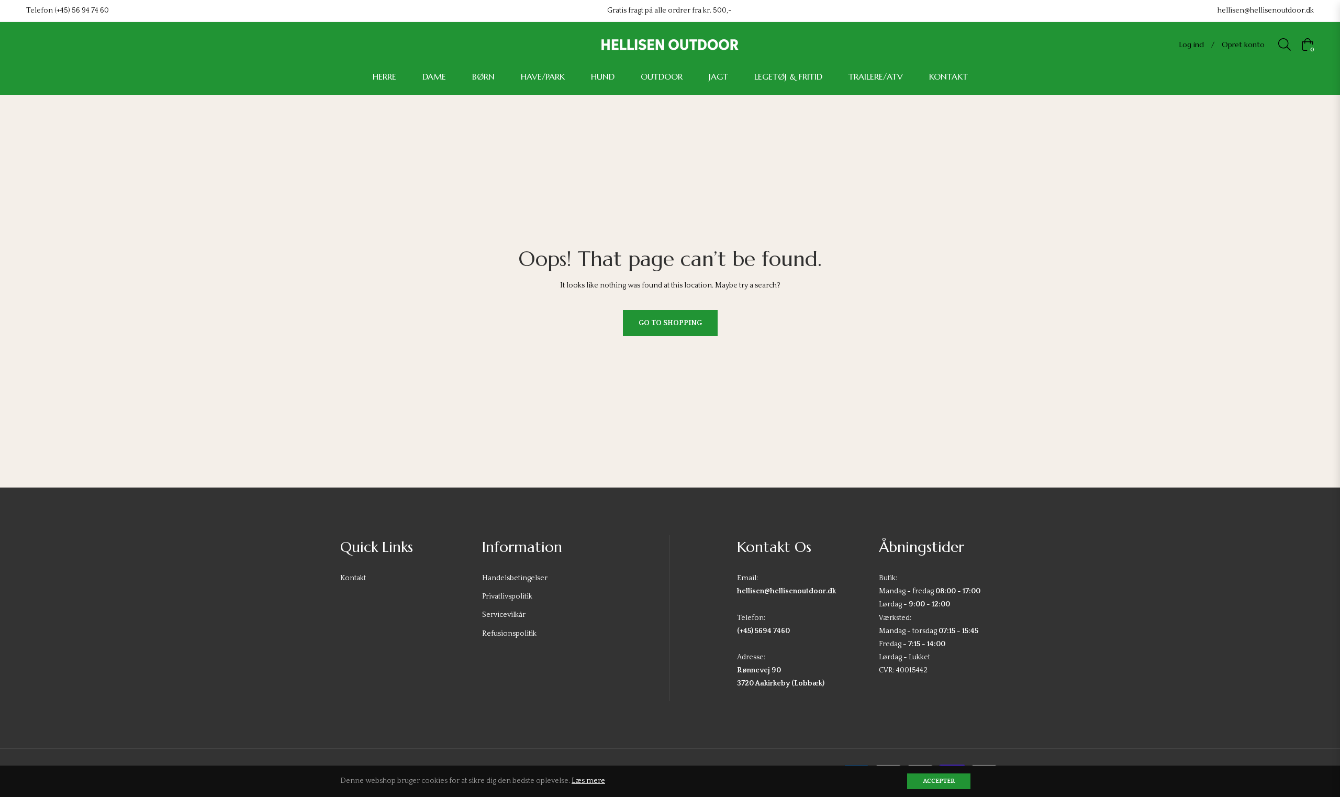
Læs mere (588, 781)
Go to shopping (670, 323)
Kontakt (353, 578)
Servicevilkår (504, 615)
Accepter (939, 781)
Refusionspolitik (509, 633)
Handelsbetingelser (515, 578)
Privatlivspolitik (507, 596)
